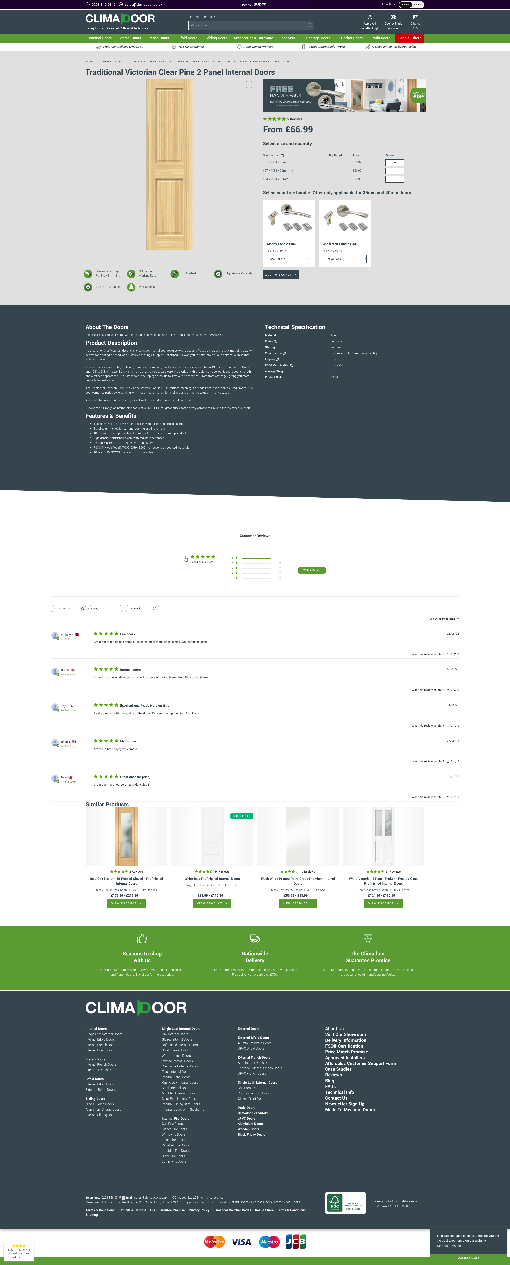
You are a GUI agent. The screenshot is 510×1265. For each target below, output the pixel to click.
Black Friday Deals (251, 1134)
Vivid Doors (292, 1202)
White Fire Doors (173, 1134)
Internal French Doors (101, 1045)
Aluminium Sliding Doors (103, 1109)
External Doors (248, 1028)
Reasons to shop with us (142, 957)
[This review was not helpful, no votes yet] (455, 654)
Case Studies (338, 1069)
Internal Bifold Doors (100, 1039)
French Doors (95, 1059)
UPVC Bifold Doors (251, 1048)
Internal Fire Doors (99, 1050)
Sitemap (92, 1215)
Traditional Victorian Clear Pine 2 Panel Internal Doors (254, 61)
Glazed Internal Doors (177, 1039)
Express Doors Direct (266, 1202)
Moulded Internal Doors (178, 1093)
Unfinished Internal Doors (180, 1045)
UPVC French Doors (252, 1073)
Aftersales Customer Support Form (360, 1063)
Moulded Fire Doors (176, 1150)
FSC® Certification (344, 1046)
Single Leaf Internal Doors (148, 61)
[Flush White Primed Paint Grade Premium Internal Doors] (298, 836)
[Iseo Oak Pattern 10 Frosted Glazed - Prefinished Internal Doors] (126, 836)
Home (89, 61)
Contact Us (336, 1098)
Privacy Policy (199, 1210)
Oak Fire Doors (172, 1123)
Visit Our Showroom (345, 1034)
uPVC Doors (246, 1118)
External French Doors (101, 1070)
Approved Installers (345, 1058)
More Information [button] (449, 1246)
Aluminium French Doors (255, 1063)
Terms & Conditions (100, 1210)
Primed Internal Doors (177, 1061)
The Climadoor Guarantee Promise (367, 957)
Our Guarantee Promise (167, 1210)
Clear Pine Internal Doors (192, 61)
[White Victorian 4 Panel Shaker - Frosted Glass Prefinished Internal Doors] (383, 836)
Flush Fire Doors (173, 1140)
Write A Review (311, 570)
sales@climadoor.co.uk (143, 4)
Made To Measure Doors (350, 1110)
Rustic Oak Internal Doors (180, 1082)
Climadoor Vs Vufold (253, 1113)
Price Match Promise (346, 1052)
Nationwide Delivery (255, 957)
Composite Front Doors (254, 1093)
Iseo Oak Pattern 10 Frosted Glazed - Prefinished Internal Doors (126, 881)
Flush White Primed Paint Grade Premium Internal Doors (298, 881)
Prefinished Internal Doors (180, 1066)
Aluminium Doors (250, 1123)
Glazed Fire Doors (174, 1129)
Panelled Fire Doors (175, 1145)
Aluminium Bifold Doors (255, 1043)
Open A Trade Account (393, 26)
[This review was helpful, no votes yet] (448, 654)
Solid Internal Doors (176, 1050)
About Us (334, 1029)
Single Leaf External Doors (257, 1082)
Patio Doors (246, 1107)
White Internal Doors (176, 1055)
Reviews (333, 1075)
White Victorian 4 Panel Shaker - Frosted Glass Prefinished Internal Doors (383, 881)
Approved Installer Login (370, 26)
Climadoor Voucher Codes (232, 1210)
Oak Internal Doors (175, 1034)
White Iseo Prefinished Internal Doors (212, 878)
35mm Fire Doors (174, 1161)
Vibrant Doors (238, 1202)
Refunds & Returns (132, 1210)
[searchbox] (65, 608)
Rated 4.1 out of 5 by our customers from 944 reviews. (18, 1253)
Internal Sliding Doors (101, 1115)
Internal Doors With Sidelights (183, 1109)
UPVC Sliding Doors (100, 1104)
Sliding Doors (95, 1098)
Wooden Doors (248, 1129)
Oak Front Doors (249, 1088)
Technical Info (339, 1092)
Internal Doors (111, 61)
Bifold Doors (95, 1079)
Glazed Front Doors (251, 1098)
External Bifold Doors (101, 1089)
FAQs (330, 1086)
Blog (329, 1081)
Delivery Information (345, 1040)
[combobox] (105, 608)
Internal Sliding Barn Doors (181, 1104)
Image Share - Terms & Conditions (280, 1210)
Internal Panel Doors (176, 1077)
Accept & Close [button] (468, 1257)
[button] (249, 84)
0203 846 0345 (104, 4)
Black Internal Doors (176, 1088)
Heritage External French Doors (260, 1068)
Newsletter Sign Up (344, 1104)
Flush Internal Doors (176, 1071)
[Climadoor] (120, 23)
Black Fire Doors (173, 1156)
